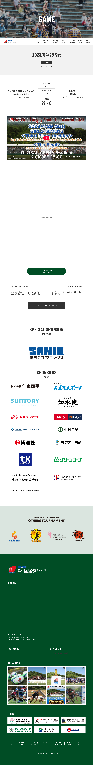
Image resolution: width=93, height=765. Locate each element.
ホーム (39, 41)
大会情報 (72, 41)
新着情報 (45, 41)
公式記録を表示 (46, 271)
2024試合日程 (54, 41)
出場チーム (64, 41)
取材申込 (80, 41)
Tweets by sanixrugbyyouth (59, 653)
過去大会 (88, 41)
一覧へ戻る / (46, 306)
